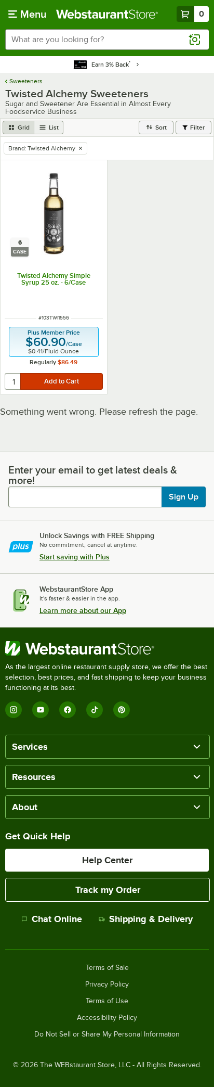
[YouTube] (40, 709)
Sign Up (183, 497)
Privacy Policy (107, 984)
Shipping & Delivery (151, 919)
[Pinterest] (121, 709)
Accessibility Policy (107, 1017)
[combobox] (107, 39)
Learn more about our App (82, 610)
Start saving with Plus (74, 557)
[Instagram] (13, 709)
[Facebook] (67, 709)
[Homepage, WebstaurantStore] (107, 14)
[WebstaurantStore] (107, 648)
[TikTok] (94, 709)
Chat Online (57, 919)
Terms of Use (107, 1001)
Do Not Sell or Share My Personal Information (107, 1034)
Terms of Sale (107, 967)
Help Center (107, 860)
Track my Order (107, 890)
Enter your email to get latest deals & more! (92, 475)
